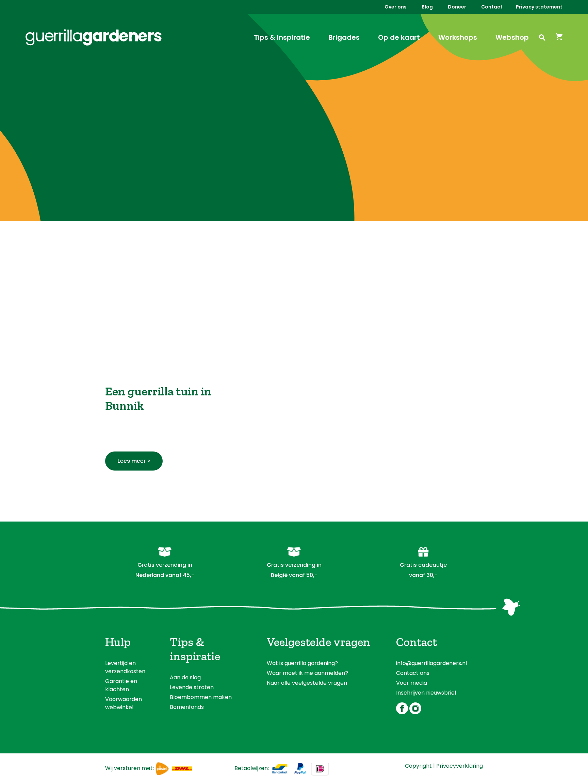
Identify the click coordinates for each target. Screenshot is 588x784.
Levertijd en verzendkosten (125, 667)
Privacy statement (539, 6)
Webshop (512, 37)
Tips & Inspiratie (282, 37)
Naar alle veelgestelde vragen (307, 683)
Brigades (344, 37)
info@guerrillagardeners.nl (431, 663)
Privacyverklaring (459, 766)
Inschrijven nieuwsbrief (426, 693)
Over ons (396, 6)
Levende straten (192, 687)
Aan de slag (185, 677)
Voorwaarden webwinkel (123, 703)
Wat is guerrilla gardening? (302, 663)
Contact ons (412, 673)
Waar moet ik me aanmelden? (307, 673)
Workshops (457, 37)
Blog (427, 6)
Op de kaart (399, 37)
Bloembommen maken (201, 697)
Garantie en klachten (121, 685)
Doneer (457, 6)
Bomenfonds (187, 707)
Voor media (411, 683)
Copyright (418, 766)
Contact (492, 6)
